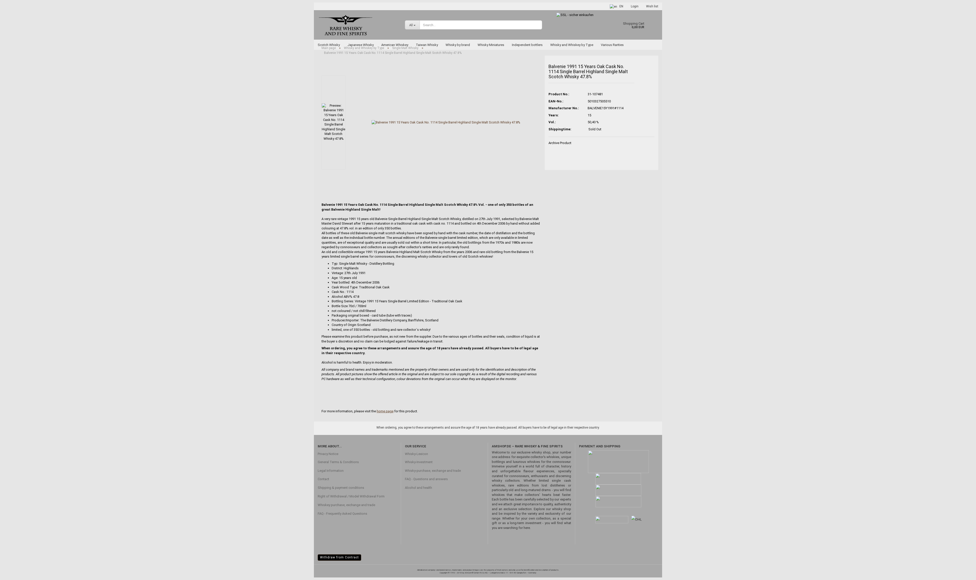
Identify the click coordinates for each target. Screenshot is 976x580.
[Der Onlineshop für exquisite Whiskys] (357, 24)
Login (634, 6)
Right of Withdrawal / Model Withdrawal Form (351, 496)
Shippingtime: (559, 129)
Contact (323, 479)
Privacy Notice (328, 454)
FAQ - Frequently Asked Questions (342, 513)
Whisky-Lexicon (416, 454)
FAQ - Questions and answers (426, 479)
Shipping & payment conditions (341, 488)
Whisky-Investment (419, 462)
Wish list (652, 6)
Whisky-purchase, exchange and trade (433, 471)
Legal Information (331, 471)
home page (385, 411)
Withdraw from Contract (339, 557)
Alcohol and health (418, 488)
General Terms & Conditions (338, 462)
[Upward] (962, 572)
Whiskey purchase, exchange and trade (346, 505)
